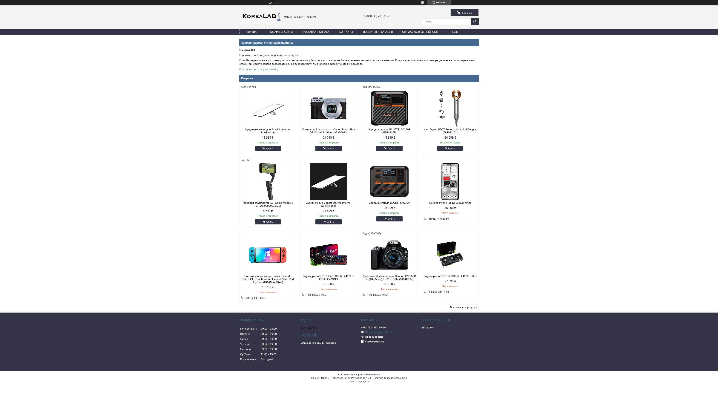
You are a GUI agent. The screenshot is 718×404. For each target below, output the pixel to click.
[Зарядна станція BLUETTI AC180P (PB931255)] (389, 108)
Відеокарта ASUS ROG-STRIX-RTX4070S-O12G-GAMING (328, 278)
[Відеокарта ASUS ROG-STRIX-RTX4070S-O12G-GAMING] (328, 255)
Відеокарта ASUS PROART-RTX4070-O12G (450, 276)
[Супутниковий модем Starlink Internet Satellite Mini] (268, 108)
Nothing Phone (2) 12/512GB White (450, 202)
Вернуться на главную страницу (259, 69)
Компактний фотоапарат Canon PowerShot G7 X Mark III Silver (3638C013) (328, 131)
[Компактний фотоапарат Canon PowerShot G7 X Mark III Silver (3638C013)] (328, 108)
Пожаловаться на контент (357, 378)
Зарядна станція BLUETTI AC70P (389, 202)
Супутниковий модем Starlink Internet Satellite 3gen (328, 204)
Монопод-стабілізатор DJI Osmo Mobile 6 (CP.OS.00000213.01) (268, 204)
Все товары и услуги (462, 307)
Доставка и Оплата (316, 31)
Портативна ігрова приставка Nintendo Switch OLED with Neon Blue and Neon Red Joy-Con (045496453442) (268, 279)
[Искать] (475, 21)
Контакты (346, 31)
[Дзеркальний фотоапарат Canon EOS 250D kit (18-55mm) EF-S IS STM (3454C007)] (389, 255)
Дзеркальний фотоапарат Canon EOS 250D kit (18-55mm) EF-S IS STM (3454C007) (389, 278)
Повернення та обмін (378, 31)
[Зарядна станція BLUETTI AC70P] (389, 181)
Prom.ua (375, 374)
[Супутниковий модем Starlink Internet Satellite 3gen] (328, 181)
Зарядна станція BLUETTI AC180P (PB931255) (389, 131)
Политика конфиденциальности (390, 378)
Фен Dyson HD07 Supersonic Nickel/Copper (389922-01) (450, 131)
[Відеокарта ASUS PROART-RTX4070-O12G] (450, 255)
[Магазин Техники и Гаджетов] (260, 24)
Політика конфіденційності (419, 31)
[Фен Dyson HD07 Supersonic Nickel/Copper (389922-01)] (450, 108)
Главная (252, 31)
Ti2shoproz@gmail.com (379, 332)
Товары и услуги (281, 31)
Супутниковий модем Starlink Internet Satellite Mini (268, 131)
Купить (269, 148)
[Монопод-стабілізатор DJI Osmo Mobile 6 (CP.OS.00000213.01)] (268, 181)
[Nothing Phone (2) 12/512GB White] (450, 181)
